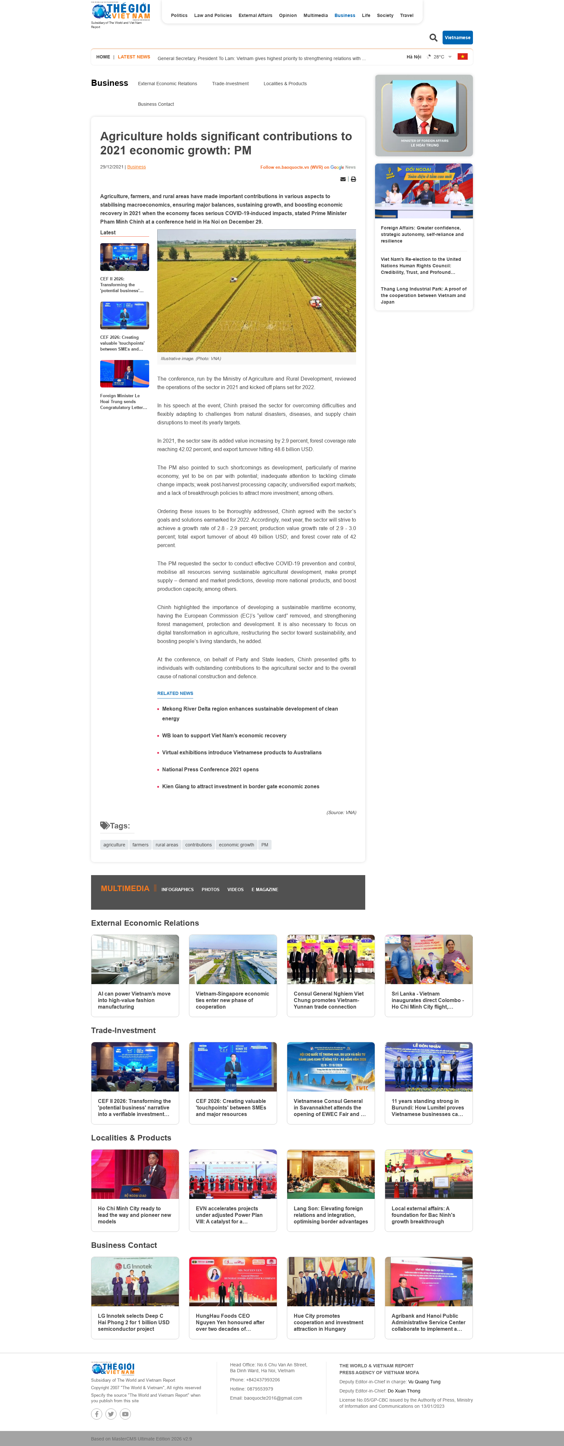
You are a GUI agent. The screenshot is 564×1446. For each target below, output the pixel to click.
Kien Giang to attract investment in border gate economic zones (241, 786)
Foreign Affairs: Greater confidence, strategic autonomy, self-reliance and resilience (422, 234)
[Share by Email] (343, 179)
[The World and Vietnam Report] (112, 1368)
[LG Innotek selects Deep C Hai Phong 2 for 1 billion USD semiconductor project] (135, 1281)
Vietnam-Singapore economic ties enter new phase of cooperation (232, 1000)
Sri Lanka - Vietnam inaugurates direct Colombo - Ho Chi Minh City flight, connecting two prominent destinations (428, 1000)
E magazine (265, 889)
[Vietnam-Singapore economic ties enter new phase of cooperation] (233, 959)
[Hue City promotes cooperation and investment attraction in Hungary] (331, 1281)
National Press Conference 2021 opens (210, 769)
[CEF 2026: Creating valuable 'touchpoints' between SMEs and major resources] (124, 315)
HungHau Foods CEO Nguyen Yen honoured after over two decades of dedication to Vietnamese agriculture (230, 1322)
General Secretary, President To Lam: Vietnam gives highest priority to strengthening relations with (262, 57)
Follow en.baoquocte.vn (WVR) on (294, 167)
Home (103, 56)
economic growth (236, 844)
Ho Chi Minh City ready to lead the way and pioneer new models (134, 1215)
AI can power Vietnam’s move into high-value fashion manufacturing (134, 1000)
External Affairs (256, 15)
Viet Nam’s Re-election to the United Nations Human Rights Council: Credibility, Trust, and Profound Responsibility (421, 266)
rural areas (167, 844)
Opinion (288, 15)
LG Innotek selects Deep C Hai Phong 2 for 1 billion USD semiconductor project (134, 1322)
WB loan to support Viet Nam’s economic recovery (224, 735)
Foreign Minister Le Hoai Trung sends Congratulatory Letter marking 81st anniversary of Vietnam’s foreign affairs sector (121, 401)
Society (385, 15)
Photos (211, 889)
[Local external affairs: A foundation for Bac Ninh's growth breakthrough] (429, 1174)
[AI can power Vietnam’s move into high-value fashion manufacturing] (135, 959)
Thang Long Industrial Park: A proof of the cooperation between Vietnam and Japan (424, 295)
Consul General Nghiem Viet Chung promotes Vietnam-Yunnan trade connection (329, 1000)
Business (345, 15)
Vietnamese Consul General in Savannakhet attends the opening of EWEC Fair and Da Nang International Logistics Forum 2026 (331, 1108)
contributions (198, 844)
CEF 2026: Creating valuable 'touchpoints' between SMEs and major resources (122, 343)
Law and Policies (213, 15)
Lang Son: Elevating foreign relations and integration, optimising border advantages (331, 1215)
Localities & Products (285, 83)
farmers (141, 844)
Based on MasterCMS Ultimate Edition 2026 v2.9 (141, 1438)
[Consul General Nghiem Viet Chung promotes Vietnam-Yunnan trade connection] (331, 959)
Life (366, 15)
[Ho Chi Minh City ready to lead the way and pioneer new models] (135, 1174)
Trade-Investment (230, 83)
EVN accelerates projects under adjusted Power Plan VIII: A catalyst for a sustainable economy (229, 1215)
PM (264, 844)
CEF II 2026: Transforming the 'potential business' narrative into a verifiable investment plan (121, 285)
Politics (179, 15)
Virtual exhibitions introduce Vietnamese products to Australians (242, 752)
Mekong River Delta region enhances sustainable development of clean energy (250, 714)
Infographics (178, 889)
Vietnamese (458, 37)
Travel (407, 15)
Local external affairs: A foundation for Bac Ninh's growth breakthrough (423, 1215)
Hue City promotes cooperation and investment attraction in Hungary (328, 1322)
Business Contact (156, 104)
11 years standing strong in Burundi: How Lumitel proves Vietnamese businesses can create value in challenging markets (428, 1108)
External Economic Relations (167, 83)
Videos (235, 889)
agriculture (114, 844)
